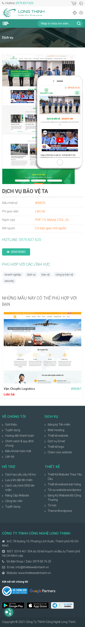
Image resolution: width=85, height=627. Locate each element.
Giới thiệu (11, 424)
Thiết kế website (58, 435)
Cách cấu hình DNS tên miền (20, 488)
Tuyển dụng (12, 430)
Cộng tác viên (13, 501)
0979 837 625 (24, 3)
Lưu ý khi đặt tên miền (19, 480)
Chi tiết (62, 379)
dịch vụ (31, 274)
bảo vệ (45, 274)
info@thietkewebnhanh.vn (32, 567)
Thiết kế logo (56, 446)
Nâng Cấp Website (17, 495)
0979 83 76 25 (42, 561)
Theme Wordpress (60, 510)
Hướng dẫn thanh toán (19, 435)
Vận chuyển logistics (19, 389)
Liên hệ (9, 456)
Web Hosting (56, 430)
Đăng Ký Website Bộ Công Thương (64, 497)
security (9, 280)
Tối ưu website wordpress (64, 490)
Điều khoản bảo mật (18, 451)
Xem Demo (18, 251)
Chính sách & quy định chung (19, 443)
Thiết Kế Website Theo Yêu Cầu (65, 476)
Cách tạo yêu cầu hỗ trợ (20, 474)
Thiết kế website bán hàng (64, 484)
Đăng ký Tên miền (59, 424)
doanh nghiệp (13, 274)
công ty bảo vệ (64, 274)
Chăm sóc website (60, 452)
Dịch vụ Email (56, 441)
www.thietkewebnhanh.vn (34, 573)
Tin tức (52, 505)
